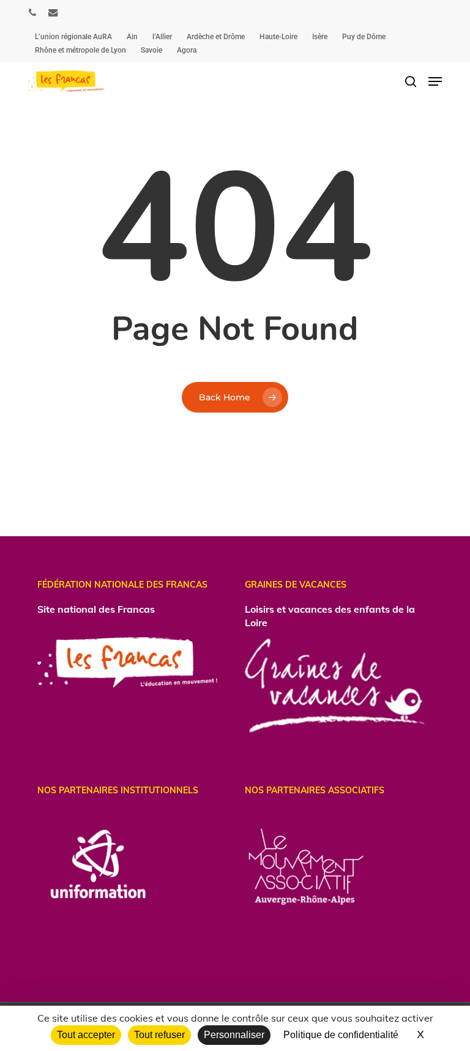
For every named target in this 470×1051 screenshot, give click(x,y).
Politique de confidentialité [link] (340, 1035)
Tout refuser (159, 1035)
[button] (435, 81)
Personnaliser (234, 1035)
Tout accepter (86, 1035)
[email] (53, 12)
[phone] (32, 12)
